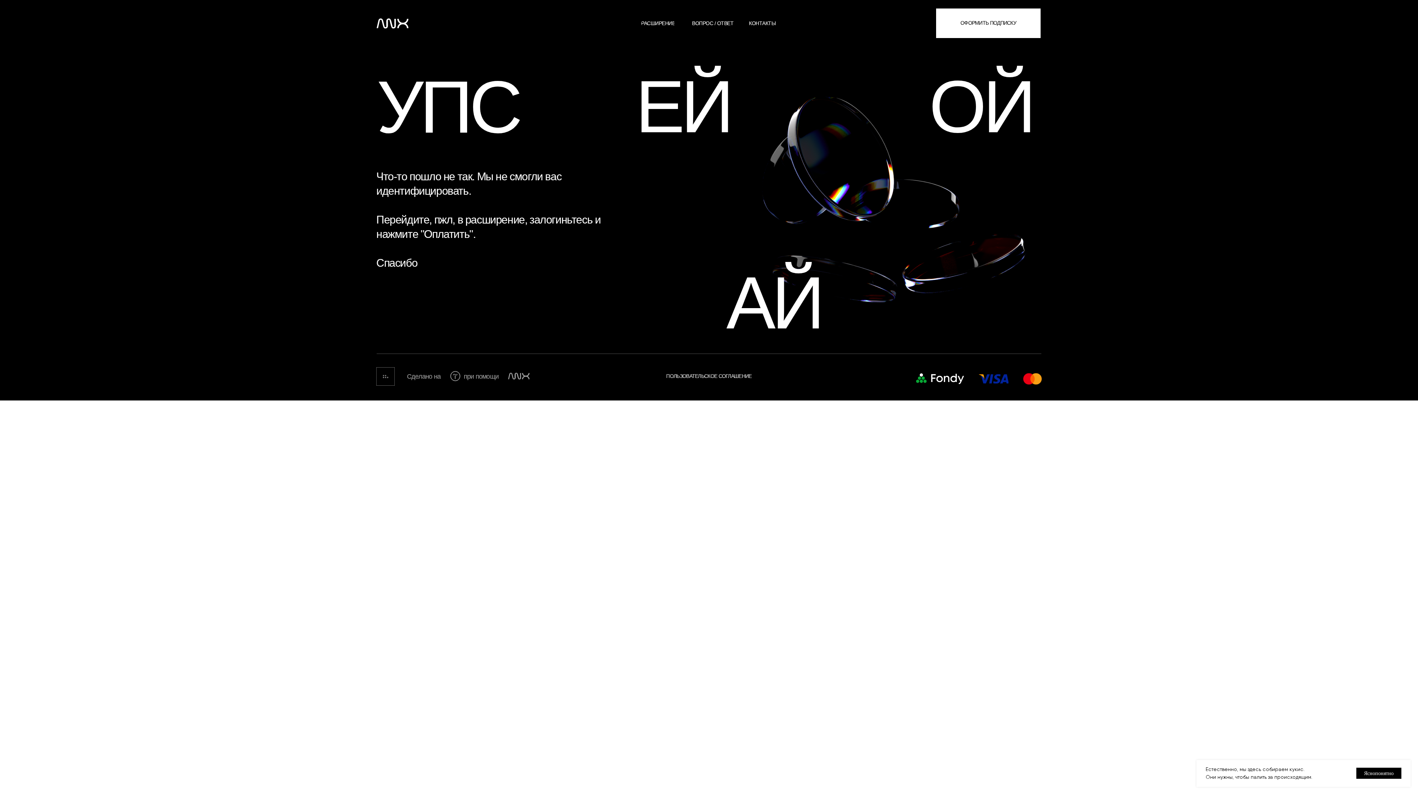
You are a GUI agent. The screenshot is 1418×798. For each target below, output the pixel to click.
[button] (988, 23)
